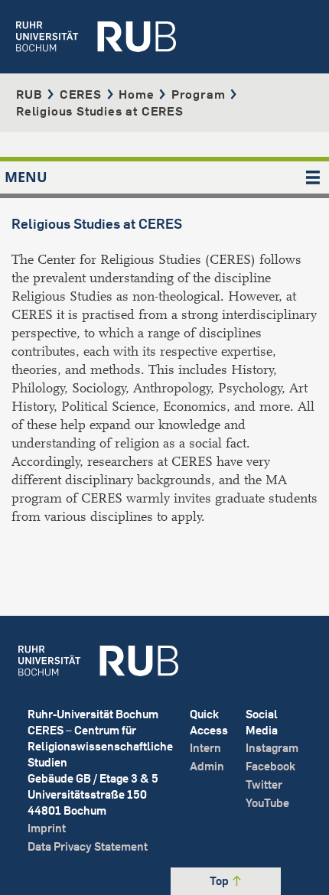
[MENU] (313, 177)
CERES (81, 94)
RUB (29, 94)
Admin (207, 766)
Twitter (264, 784)
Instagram (272, 747)
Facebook (270, 766)
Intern (205, 747)
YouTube (267, 803)
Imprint (47, 828)
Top (220, 881)
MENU (26, 177)
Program (198, 94)
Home (136, 94)
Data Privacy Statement (88, 846)
